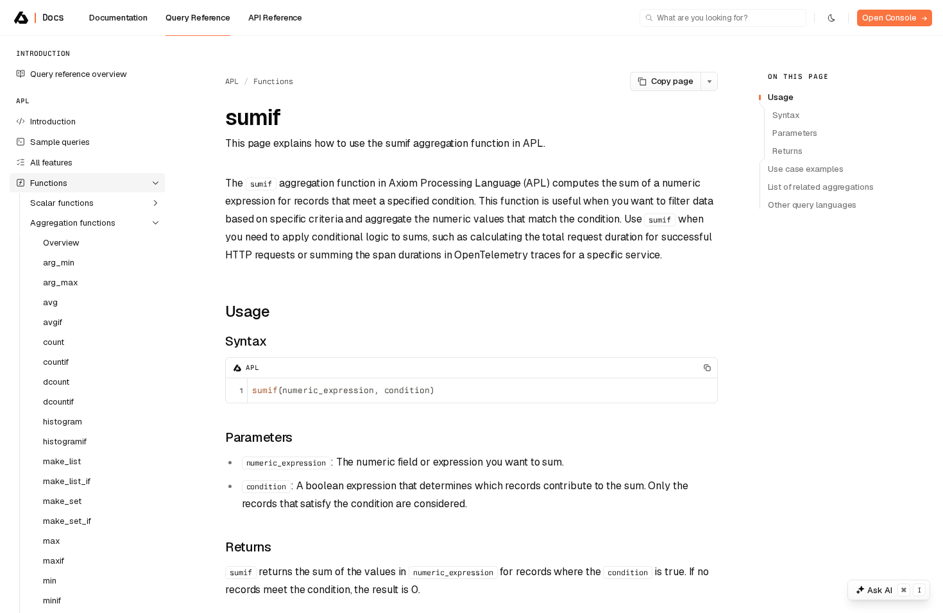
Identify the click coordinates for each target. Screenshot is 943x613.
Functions (273, 81)
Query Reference (198, 17)
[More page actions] (709, 81)
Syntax (245, 341)
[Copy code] (707, 368)
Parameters (259, 437)
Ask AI (894, 590)
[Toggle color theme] (831, 18)
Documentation (118, 17)
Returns (248, 547)
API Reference (275, 17)
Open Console (894, 17)
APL (232, 81)
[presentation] (87, 324)
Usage (247, 311)
